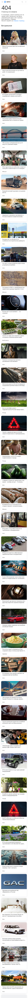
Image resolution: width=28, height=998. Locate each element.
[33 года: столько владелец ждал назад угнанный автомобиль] (14, 258)
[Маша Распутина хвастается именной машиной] (14, 41)
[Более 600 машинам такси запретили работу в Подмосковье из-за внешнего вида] (14, 571)
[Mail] (5, 2)
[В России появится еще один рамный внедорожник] (14, 764)
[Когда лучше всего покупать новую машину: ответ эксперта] (14, 861)
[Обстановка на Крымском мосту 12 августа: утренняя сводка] (14, 137)
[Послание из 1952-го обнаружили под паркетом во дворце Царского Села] (14, 282)
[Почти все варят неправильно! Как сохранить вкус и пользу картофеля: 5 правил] (14, 644)
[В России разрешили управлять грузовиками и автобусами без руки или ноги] (14, 837)
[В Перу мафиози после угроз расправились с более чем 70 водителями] (14, 957)
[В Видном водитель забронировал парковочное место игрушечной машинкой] (14, 547)
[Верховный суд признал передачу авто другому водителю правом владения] (14, 596)
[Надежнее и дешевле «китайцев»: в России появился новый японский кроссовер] (14, 210)
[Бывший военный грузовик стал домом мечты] (14, 186)
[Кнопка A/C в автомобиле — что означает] (14, 306)
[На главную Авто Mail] (8, 2)
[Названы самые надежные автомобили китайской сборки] (14, 620)
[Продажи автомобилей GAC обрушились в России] (14, 885)
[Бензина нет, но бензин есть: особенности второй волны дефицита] (14, 234)
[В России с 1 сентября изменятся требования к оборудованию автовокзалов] (14, 523)
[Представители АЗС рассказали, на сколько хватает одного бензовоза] (14, 981)
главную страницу (19, 20)
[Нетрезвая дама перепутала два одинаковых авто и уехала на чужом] (14, 113)
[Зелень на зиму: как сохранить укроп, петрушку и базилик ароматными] (14, 330)
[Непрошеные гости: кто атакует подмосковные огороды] (14, 451)
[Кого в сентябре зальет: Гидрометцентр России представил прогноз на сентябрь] (14, 403)
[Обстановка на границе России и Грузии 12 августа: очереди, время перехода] (14, 692)
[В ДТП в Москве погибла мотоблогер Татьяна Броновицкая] (14, 813)
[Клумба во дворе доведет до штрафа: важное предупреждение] (14, 789)
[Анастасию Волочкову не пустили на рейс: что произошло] (14, 65)
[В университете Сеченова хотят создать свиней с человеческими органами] (14, 499)
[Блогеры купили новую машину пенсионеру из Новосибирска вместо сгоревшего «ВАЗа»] (14, 933)
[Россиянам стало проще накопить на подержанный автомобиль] (14, 668)
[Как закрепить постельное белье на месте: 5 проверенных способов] (14, 909)
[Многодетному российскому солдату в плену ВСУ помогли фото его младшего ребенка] (14, 162)
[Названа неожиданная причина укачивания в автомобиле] (14, 354)
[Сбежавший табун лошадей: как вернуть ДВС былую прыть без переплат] (14, 740)
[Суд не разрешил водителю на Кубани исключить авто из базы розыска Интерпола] (14, 716)
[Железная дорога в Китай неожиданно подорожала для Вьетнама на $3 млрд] (14, 379)
